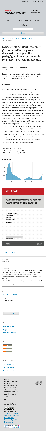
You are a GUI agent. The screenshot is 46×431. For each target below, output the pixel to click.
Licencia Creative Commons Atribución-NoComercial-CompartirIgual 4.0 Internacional (11, 417)
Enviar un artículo (11, 314)
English (5, 330)
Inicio (3, 38)
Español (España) (9, 326)
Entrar (34, 2)
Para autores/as (8, 368)
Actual (19, 21)
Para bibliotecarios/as (10, 371)
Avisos (36, 21)
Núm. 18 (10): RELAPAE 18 (24, 38)
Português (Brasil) (9, 333)
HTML (15, 253)
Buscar (23, 33)
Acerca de (9, 21)
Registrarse (25, 2)
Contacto (24, 25)
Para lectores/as (8, 364)
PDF (6, 253)
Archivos (28, 21)
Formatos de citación (11, 285)
